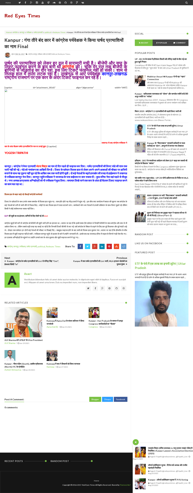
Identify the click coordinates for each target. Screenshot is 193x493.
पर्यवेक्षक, (40, 54)
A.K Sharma (10, 343)
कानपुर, (35, 54)
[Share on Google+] (94, 246)
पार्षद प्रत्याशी (38, 32)
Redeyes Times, (64, 54)
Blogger (95, 399)
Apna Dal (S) (52, 327)
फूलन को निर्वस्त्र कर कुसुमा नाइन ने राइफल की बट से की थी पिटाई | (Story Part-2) (166, 214)
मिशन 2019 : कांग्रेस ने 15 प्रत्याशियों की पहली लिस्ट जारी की (158, 111)
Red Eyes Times (22, 16)
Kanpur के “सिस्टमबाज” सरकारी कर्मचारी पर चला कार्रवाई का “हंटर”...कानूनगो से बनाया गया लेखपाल (166, 144)
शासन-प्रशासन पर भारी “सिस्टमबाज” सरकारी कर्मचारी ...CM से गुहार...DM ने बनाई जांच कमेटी (167, 196)
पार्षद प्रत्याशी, (47, 54)
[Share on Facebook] (80, 246)
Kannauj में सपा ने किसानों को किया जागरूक (63, 363)
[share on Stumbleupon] (116, 246)
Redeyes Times (59, 32)
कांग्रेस (15, 32)
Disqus (107, 399)
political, (54, 54)
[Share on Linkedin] (102, 246)
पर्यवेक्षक (29, 32)
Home (8, 3)
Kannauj (50, 366)
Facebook (120, 399)
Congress (93, 327)
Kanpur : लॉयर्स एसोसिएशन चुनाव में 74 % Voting (168, 479)
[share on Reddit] (123, 246)
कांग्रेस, (30, 54)
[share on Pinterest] (109, 246)
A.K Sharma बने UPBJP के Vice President (24, 340)
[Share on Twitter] (87, 246)
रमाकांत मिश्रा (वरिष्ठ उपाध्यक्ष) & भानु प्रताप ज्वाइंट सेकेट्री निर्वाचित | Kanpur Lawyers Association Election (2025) (170, 451)
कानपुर (22, 32)
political (48, 32)
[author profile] (8, 57)
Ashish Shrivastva (13, 369)
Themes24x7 (125, 485)
